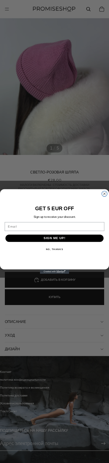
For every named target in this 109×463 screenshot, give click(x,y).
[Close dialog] (104, 194)
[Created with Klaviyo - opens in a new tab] (54, 271)
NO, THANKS (54, 249)
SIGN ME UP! (55, 238)
